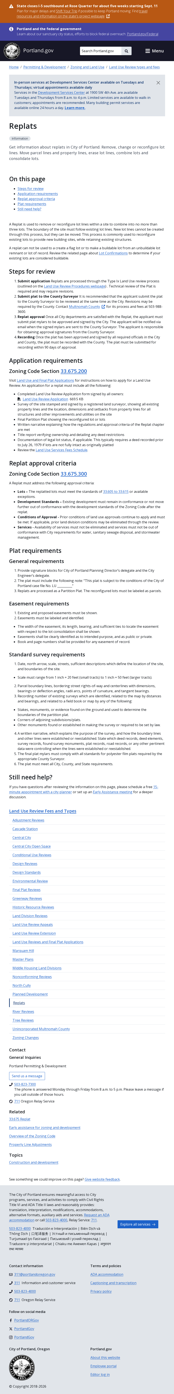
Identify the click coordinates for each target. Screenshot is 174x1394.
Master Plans (23, 959)
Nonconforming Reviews (32, 976)
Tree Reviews (23, 1020)
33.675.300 (74, 473)
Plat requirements (32, 204)
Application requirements (38, 193)
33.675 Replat (19, 1119)
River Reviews (23, 1011)
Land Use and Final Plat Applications (45, 380)
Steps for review (31, 188)
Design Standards (27, 872)
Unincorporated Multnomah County (41, 1029)
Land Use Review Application (45, 399)
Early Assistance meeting (112, 792)
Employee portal (103, 1366)
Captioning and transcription (113, 1283)
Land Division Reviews (30, 915)
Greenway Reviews (27, 898)
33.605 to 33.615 (116, 491)
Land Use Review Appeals (33, 924)
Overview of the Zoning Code (32, 1136)
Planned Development (30, 994)
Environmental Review (30, 881)
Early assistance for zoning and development (44, 1127)
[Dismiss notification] (158, 83)
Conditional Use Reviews (32, 855)
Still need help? (29, 209)
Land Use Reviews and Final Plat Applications (48, 942)
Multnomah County (84, 306)
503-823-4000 (56, 1220)
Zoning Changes (26, 1037)
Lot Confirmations (113, 253)
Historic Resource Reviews (33, 907)
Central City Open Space (32, 846)
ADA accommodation (106, 1274)
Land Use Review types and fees (134, 67)
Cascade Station (25, 829)
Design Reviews (25, 863)
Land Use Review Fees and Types (42, 811)
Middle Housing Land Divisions (37, 968)
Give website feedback (102, 1179)
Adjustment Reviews (28, 820)
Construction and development (33, 1162)
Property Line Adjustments (30, 1144)
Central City (22, 837)
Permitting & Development (44, 67)
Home (14, 67)
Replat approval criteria (36, 198)
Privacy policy (101, 1291)
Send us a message (27, 1076)
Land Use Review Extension (34, 933)
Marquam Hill (23, 950)
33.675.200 (74, 370)
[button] (154, 51)
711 (94, 1220)
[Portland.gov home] (28, 50)
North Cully (22, 985)
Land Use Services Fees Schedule (61, 450)
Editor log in (100, 1374)
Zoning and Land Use (87, 67)
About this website (105, 1357)
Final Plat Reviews (27, 889)
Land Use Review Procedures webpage (74, 286)
